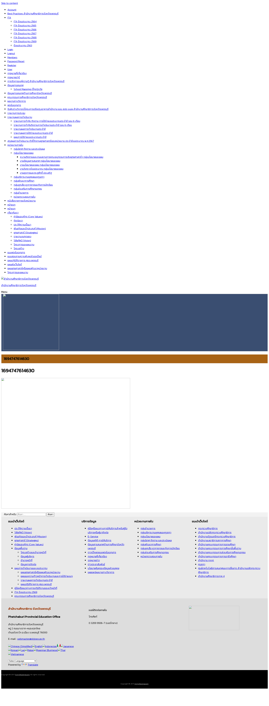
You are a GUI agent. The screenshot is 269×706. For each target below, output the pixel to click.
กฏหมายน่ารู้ (13, 77)
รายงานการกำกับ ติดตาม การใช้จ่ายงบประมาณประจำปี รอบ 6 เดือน (47, 121)
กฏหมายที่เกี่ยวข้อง (17, 73)
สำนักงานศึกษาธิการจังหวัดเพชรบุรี (18, 285)
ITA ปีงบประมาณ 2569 (25, 41)
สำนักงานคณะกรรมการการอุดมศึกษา (216, 544)
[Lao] (21, 650)
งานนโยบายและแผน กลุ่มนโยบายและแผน (40, 165)
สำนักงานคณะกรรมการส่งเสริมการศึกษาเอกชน (221, 552)
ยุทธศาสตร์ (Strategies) (26, 232)
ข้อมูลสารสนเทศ (15, 85)
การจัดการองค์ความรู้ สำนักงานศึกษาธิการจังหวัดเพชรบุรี (35, 81)
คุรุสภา (201, 564)
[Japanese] (67, 646)
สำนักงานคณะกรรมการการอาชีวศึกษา (217, 556)
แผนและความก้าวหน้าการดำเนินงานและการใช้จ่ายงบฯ (47, 576)
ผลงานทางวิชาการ (16, 101)
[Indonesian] (49, 646)
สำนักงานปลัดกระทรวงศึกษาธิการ (214, 532)
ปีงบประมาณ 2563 (23, 45)
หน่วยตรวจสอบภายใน (24, 197)
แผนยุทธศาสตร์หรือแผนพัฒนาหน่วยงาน (27, 268)
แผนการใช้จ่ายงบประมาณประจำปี (30, 137)
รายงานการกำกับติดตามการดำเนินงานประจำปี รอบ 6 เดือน (43, 125)
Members (12, 57)
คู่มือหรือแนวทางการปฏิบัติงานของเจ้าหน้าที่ (35, 588)
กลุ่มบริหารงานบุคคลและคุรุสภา (29, 177)
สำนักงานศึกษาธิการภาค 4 (211, 576)
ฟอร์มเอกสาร (14, 105)
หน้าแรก (11, 205)
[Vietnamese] (16, 654)
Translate (33, 664)
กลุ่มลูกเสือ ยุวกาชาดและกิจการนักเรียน (33, 185)
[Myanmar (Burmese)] (46, 650)
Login (10, 49)
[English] (37, 646)
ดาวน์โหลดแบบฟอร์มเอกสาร (102, 552)
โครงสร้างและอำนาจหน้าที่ (33, 552)
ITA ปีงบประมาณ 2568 (25, 37)
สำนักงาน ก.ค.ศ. (206, 560)
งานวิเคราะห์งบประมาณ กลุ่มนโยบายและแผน (41, 169)
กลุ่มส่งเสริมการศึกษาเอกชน (28, 189)
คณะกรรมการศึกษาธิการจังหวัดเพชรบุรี (27, 97)
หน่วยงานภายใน (15, 145)
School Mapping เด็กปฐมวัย (28, 89)
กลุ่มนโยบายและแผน (23, 153)
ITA (9, 17)
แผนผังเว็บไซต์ (14, 264)
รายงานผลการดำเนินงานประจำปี (30, 129)
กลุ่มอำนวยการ (21, 193)
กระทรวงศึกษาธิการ (208, 528)
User (9, 69)
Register (11, 65)
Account (11, 10)
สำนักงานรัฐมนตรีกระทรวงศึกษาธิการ (217, 536)
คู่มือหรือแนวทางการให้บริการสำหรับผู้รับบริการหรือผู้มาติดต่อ (107, 530)
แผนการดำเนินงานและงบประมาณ (30, 568)
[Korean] (13, 650)
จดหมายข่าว (94, 560)
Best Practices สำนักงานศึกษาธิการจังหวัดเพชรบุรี (33, 13)
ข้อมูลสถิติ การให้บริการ (99, 540)
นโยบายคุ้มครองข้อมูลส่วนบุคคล (103, 568)
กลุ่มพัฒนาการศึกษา (24, 181)
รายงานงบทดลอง (22, 236)
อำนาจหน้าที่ (26, 560)
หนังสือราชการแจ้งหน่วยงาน (21, 201)
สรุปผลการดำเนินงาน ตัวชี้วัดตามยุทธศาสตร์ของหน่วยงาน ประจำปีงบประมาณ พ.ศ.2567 (50, 141)
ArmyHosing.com (141, 684)
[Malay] (29, 650)
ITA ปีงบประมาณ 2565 (25, 25)
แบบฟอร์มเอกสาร (16, 252)
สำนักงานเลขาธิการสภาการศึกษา (214, 540)
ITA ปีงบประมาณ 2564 (25, 21)
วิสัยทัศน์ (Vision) (22, 240)
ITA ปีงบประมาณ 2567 (25, 33)
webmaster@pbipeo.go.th (31, 639)
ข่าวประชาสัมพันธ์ (96, 564)
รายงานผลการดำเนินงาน (19, 117)
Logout (11, 53)
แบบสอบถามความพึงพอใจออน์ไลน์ (24, 256)
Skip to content (9, 3)
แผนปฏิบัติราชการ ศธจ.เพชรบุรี (22, 260)
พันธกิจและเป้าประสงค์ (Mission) (30, 228)
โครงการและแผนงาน (24, 244)
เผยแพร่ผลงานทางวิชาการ (101, 572)
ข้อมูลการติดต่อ (28, 564)
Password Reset (15, 61)
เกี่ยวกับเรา (13, 212)
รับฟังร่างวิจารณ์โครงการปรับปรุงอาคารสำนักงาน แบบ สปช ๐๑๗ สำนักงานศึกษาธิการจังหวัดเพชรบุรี (58, 109)
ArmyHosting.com (22, 674)
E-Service (93, 536)
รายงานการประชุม (16, 113)
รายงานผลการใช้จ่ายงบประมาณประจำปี (33, 133)
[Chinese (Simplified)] (20, 646)
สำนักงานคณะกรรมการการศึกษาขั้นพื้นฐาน (219, 548)
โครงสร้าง (19, 248)
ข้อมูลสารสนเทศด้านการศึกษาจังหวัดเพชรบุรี (29, 93)
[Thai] (61, 650)
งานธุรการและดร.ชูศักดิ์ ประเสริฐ (36, 173)
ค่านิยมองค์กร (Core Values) (28, 216)
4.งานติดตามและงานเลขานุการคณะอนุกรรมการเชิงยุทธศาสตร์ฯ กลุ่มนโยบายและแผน (61, 157)
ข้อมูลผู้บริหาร (27, 556)
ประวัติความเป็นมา (22, 224)
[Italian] (59, 646)
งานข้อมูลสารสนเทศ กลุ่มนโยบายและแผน (40, 161)
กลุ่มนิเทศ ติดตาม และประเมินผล (29, 149)
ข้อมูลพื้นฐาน (20, 548)
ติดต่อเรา (18, 220)
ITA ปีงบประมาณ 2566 (25, 29)
